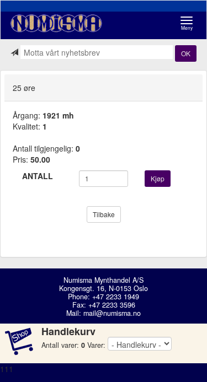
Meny (189, 23)
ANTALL (37, 175)
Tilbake (104, 214)
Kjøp (157, 178)
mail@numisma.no (112, 313)
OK (185, 53)
